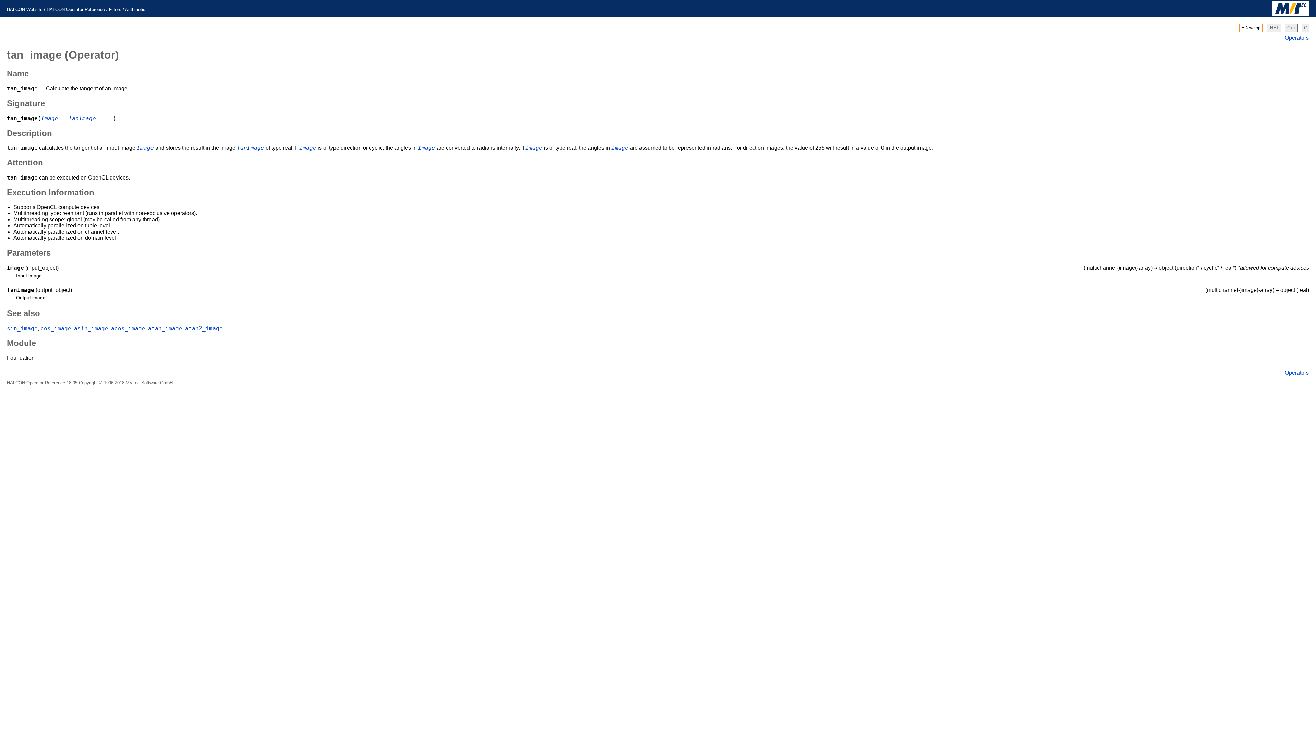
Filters (115, 9)
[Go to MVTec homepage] (1290, 14)
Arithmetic (135, 9)
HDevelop (1250, 27)
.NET (1274, 27)
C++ (1291, 27)
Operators (1297, 38)
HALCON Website (24, 9)
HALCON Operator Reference (76, 9)
